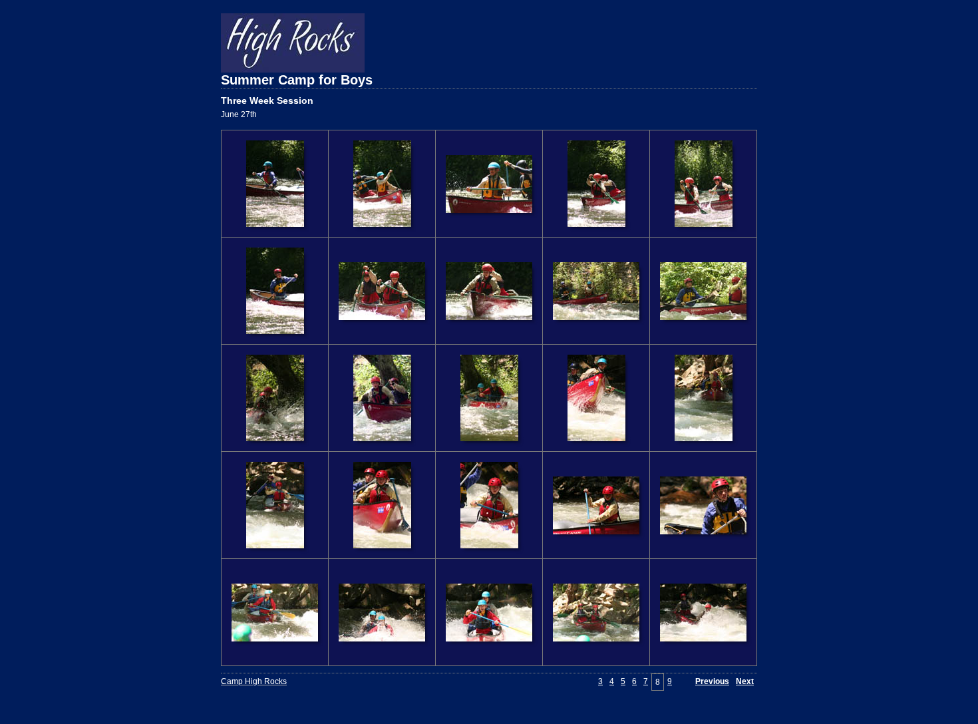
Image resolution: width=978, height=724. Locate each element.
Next (745, 681)
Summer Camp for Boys (297, 80)
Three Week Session (267, 100)
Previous (712, 681)
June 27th (239, 114)
